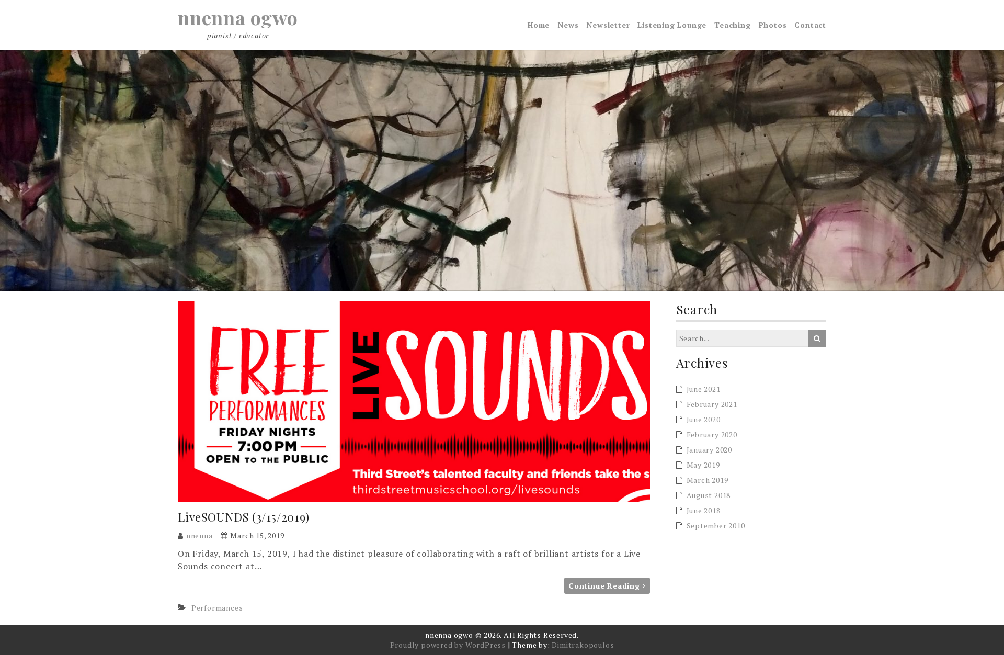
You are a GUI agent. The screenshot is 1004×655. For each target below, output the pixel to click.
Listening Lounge (671, 25)
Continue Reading (605, 586)
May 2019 (703, 465)
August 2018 (709, 495)
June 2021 (704, 389)
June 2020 (704, 419)
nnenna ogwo (238, 17)
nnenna (199, 535)
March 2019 (707, 480)
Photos (773, 25)
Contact (810, 25)
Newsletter (608, 25)
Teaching (732, 25)
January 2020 (710, 450)
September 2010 (716, 525)
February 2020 (712, 434)
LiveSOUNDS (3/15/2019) (244, 517)
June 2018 (704, 510)
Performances (217, 608)
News (567, 25)
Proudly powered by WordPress (448, 645)
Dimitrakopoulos (583, 645)
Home (539, 25)
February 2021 (712, 404)
